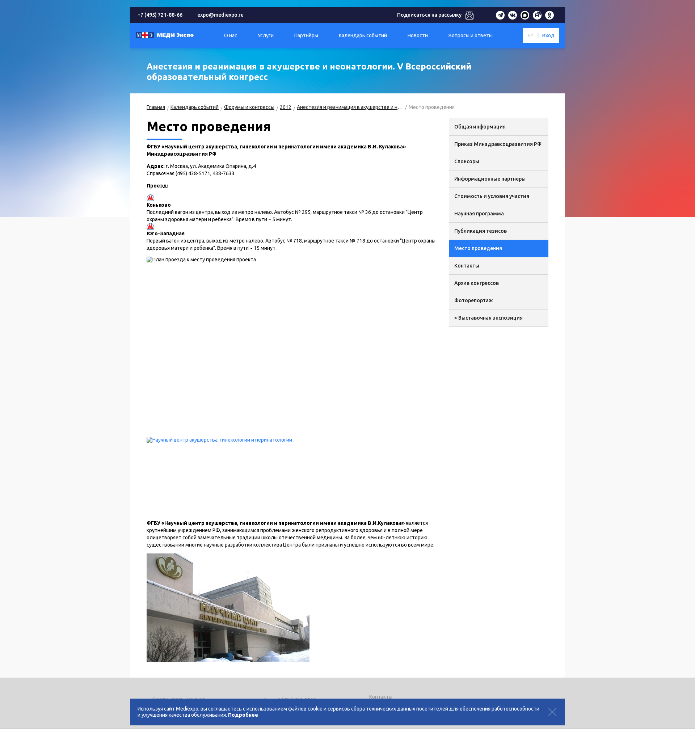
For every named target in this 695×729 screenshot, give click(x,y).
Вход (548, 35)
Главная (156, 107)
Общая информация (480, 127)
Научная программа (479, 213)
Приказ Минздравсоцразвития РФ (498, 144)
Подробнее (243, 715)
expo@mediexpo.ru (220, 15)
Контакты (466, 266)
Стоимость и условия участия (491, 196)
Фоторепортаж (473, 300)
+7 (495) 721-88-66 (160, 15)
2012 (285, 107)
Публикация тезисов (480, 231)
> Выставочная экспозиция (488, 318)
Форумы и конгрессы (249, 107)
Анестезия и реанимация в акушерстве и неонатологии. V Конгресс (350, 107)
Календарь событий (194, 107)
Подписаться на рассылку (429, 15)
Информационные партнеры (490, 179)
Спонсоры (466, 161)
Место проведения (478, 248)
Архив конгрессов (476, 283)
